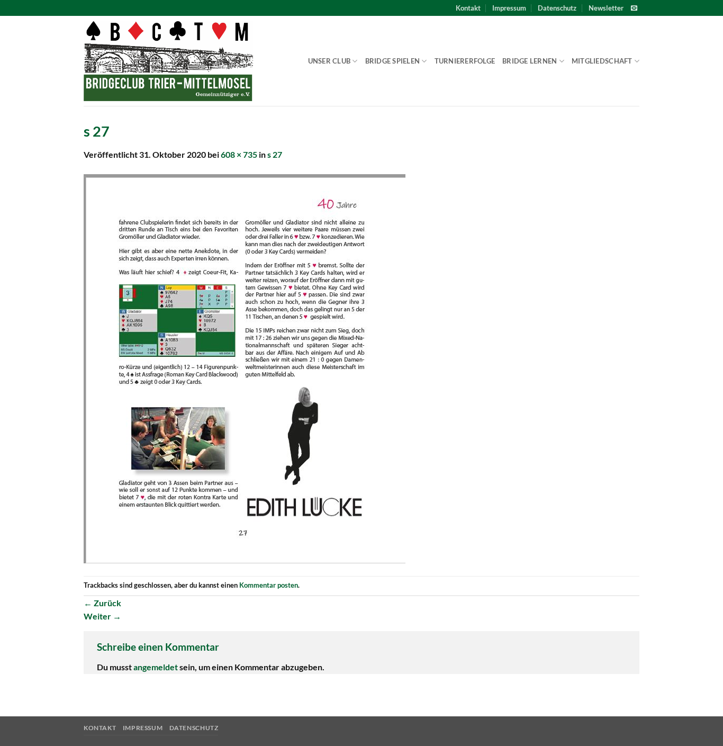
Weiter (102, 616)
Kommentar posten (268, 585)
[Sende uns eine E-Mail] (634, 8)
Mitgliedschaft (602, 61)
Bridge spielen (392, 61)
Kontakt (468, 8)
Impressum (509, 8)
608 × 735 (239, 154)
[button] (606, 8)
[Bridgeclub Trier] (168, 61)
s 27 (274, 154)
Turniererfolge (465, 61)
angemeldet (155, 667)
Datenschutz (557, 8)
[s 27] (244, 368)
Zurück (102, 603)
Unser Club (329, 61)
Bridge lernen (529, 61)
